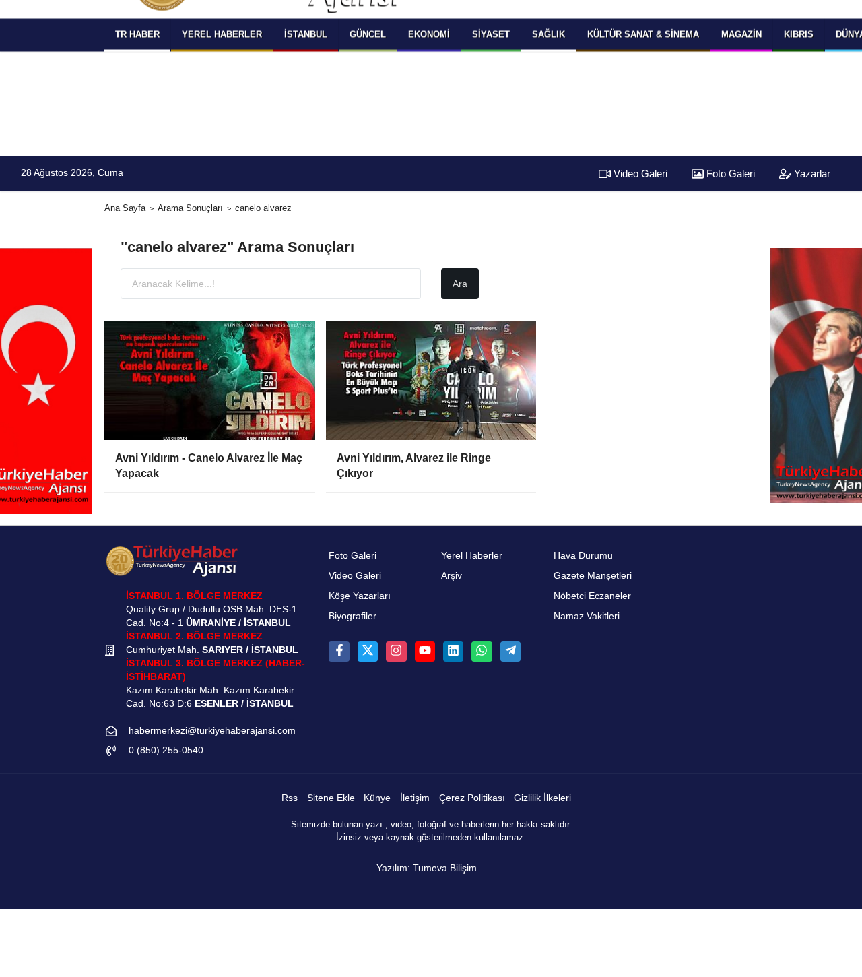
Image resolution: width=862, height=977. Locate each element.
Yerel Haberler (471, 555)
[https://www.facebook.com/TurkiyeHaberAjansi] (339, 651)
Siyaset (491, 34)
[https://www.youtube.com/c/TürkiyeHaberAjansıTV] (425, 651)
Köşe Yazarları (360, 596)
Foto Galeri (729, 173)
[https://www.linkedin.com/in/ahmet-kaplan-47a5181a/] (453, 651)
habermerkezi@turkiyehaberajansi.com (212, 731)
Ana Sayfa (124, 208)
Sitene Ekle (331, 798)
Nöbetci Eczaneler (592, 596)
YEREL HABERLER (222, 34)
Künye (377, 798)
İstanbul (305, 34)
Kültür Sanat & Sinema (643, 34)
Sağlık (548, 34)
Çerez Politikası (472, 798)
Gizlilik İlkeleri (542, 798)
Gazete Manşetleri (593, 576)
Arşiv (451, 576)
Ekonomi (429, 34)
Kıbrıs (799, 34)
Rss (289, 798)
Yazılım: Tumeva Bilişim (426, 868)
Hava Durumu (583, 555)
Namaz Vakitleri (587, 616)
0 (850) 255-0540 (166, 750)
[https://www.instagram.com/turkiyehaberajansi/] (396, 651)
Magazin (741, 34)
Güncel (368, 34)
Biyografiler (352, 616)
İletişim (415, 798)
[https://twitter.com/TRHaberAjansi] (368, 651)
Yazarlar (810, 173)
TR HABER (137, 34)
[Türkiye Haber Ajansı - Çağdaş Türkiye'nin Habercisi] (171, 561)
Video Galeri (639, 173)
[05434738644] (481, 651)
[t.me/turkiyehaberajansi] (510, 651)
